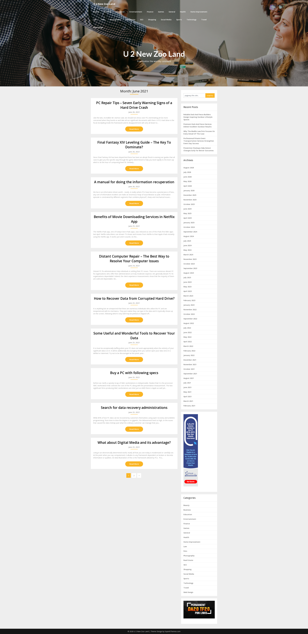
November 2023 (189, 259)
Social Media (166, 19)
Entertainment (135, 12)
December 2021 (189, 360)
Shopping (152, 19)
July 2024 (187, 241)
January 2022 (188, 355)
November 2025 (189, 200)
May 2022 (187, 337)
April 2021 (187, 396)
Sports (179, 19)
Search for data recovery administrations (134, 407)
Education (120, 12)
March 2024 (188, 254)
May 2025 (187, 213)
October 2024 (189, 227)
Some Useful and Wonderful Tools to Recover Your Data (134, 335)
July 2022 (187, 328)
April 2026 (187, 186)
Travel (204, 19)
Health (183, 12)
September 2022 (190, 319)
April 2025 (187, 218)
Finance (150, 12)
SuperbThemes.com (172, 631)
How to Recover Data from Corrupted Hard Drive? (134, 298)
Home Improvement (198, 12)
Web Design (98, 27)
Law (94, 19)
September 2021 (190, 373)
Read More (134, 129)
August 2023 (188, 273)
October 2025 (189, 204)
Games (161, 12)
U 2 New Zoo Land (104, 4)
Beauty (96, 12)
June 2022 (187, 332)
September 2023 (190, 268)
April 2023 (187, 291)
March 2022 (188, 346)
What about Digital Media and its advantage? (134, 442)
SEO (141, 19)
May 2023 (187, 286)
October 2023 (189, 264)
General (172, 12)
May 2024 (187, 250)
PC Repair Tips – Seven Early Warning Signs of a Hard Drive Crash (134, 105)
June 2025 (187, 209)
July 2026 (187, 172)
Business (107, 12)
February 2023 (189, 300)
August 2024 (188, 236)
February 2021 (189, 406)
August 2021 (188, 378)
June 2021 (187, 387)
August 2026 (188, 167)
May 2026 (187, 181)
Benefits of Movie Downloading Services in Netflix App (134, 219)
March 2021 (188, 401)
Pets (103, 19)
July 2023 (187, 277)
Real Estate (130, 19)
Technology (191, 19)
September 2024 (190, 232)
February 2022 (189, 351)
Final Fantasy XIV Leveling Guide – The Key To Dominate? (134, 144)
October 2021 (189, 369)
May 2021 (187, 392)
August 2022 (188, 323)
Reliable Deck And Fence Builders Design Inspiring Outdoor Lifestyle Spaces (197, 117)
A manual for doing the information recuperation (134, 182)
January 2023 (188, 305)
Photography (115, 19)
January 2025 (188, 222)
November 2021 (189, 364)
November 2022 (189, 309)
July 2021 (187, 383)
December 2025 (189, 195)
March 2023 (188, 296)
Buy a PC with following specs (134, 372)
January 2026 (188, 190)
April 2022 (187, 341)
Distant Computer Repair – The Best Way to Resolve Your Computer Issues (134, 258)
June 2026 (187, 177)
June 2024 (187, 245)
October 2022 (189, 314)
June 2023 (187, 282)
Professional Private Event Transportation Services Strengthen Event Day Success (198, 141)
